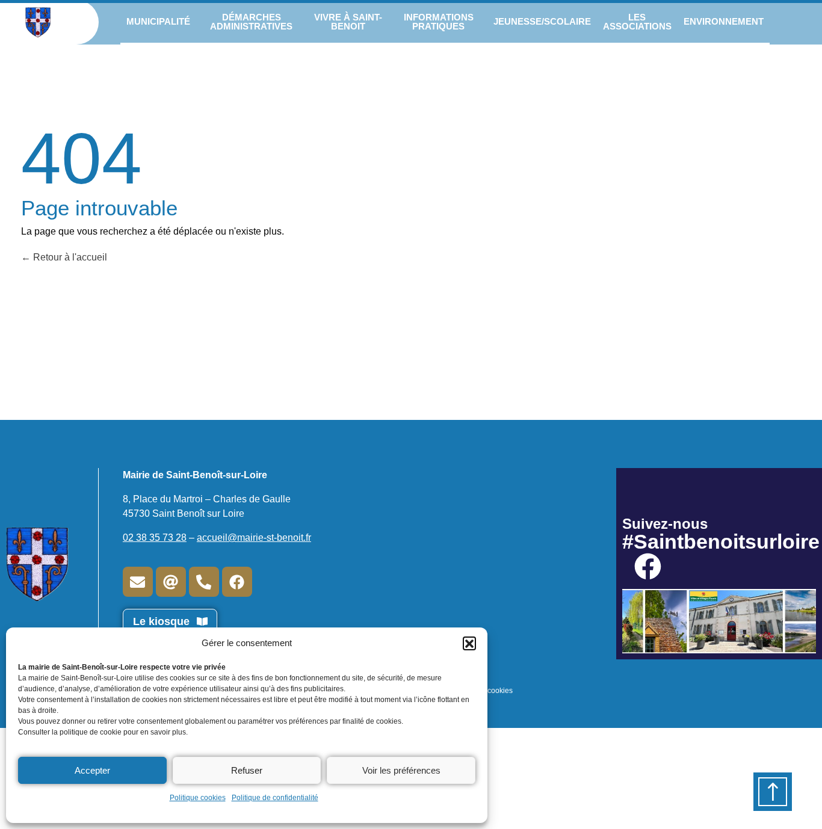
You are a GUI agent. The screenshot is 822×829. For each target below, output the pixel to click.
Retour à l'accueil (69, 257)
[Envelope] (138, 582)
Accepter (92, 770)
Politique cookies (198, 798)
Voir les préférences (401, 770)
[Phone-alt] (204, 582)
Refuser (246, 770)
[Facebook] (237, 582)
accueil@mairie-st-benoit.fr (254, 537)
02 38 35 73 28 (155, 537)
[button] (469, 643)
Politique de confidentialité (275, 798)
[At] (171, 582)
